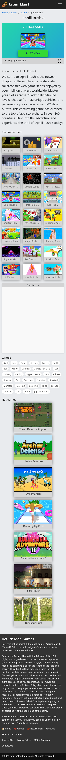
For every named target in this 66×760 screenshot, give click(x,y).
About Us (50, 728)
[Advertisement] (33, 320)
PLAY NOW (33, 53)
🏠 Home (6, 728)
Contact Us (7, 745)
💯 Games (19, 728)
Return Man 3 (19, 4)
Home (5, 12)
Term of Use (8, 740)
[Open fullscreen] (59, 61)
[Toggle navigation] (60, 5)
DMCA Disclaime (42, 740)
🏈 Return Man (35, 728)
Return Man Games (12, 734)
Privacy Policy (24, 740)
